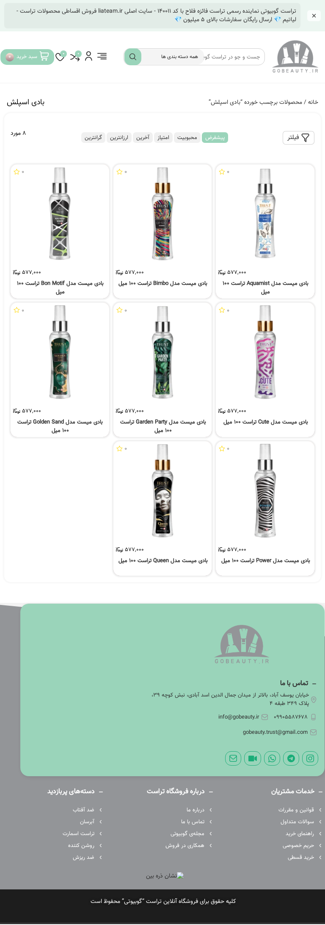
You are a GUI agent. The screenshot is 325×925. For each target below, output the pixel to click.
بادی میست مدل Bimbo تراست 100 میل (162, 283)
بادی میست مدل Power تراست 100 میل (265, 561)
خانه (313, 102)
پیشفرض (215, 138)
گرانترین (93, 138)
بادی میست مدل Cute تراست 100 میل (265, 422)
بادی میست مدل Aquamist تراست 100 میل (265, 287)
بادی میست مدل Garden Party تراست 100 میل (163, 426)
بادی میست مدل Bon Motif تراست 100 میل (60, 287)
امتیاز (163, 138)
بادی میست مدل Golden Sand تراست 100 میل (60, 426)
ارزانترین (119, 138)
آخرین (142, 138)
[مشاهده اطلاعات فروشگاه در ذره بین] (165, 876)
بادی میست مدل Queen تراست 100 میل (163, 561)
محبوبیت (187, 138)
